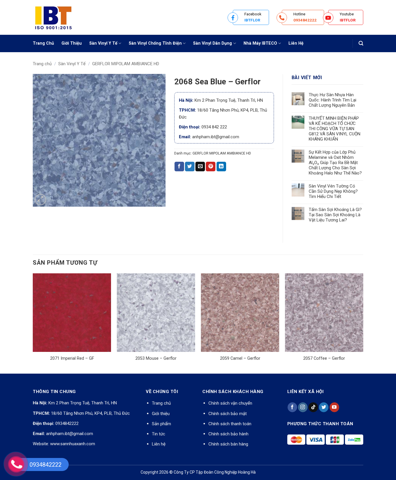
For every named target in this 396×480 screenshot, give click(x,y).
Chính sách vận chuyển (230, 403)
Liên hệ (159, 444)
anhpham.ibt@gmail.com (69, 433)
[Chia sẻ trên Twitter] (190, 167)
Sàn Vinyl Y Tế (103, 43)
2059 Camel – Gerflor (240, 358)
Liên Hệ (296, 43)
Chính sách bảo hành (228, 434)
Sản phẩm (161, 423)
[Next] (363, 323)
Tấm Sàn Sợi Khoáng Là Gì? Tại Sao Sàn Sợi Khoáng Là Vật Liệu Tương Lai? (335, 215)
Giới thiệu (161, 413)
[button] (361, 43)
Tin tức (158, 434)
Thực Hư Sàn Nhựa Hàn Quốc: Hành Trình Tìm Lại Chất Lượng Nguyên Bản (332, 100)
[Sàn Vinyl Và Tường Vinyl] (62, 17)
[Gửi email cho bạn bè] (200, 167)
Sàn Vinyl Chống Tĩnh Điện (155, 43)
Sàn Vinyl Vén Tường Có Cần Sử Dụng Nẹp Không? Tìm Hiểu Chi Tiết (333, 191)
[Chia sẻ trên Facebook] (179, 167)
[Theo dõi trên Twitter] (323, 407)
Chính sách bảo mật (227, 413)
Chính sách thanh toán (229, 423)
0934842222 (67, 423)
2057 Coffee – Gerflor (324, 358)
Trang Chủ (43, 43)
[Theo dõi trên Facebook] (292, 407)
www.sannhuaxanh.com (72, 443)
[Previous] (33, 323)
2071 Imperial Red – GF (72, 358)
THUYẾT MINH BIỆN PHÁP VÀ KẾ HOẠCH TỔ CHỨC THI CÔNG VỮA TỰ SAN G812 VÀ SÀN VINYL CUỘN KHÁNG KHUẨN (334, 129)
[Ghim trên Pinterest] (210, 167)
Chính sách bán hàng (228, 444)
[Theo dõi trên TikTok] (313, 407)
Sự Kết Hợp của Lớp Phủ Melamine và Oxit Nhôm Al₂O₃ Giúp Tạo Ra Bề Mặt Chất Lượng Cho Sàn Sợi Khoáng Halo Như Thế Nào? (335, 163)
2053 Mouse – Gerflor (156, 358)
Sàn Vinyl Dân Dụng (212, 43)
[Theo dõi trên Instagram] (303, 407)
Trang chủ (42, 63)
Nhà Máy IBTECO (260, 43)
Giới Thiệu (71, 43)
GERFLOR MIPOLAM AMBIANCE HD (125, 63)
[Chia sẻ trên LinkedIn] (221, 167)
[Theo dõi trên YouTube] (334, 407)
